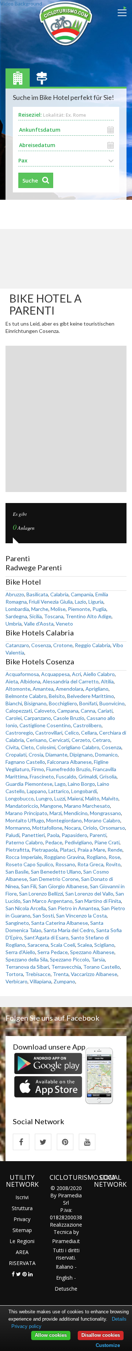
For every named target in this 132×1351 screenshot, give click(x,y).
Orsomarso (112, 828)
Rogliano (96, 857)
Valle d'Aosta (39, 623)
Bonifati (88, 703)
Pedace (53, 842)
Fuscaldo (66, 776)
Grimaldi (87, 776)
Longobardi (84, 791)
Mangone (51, 806)
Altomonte (18, 689)
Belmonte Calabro (26, 696)
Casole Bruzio (68, 718)
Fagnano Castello (25, 762)
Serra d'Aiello (20, 952)
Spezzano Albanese (92, 952)
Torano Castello (101, 967)
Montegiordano (64, 820)
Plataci (67, 850)
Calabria (59, 594)
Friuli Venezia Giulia (51, 601)
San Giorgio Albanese (63, 886)
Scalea (84, 945)
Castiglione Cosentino (45, 725)
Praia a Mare (91, 850)
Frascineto (42, 776)
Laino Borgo (81, 784)
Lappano (36, 791)
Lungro (44, 798)
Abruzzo (15, 594)
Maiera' (75, 798)
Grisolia (108, 776)
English (64, 1277)
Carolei (14, 718)
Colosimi (45, 747)
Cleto (27, 747)
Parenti (97, 835)
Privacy (22, 1219)
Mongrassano (105, 813)
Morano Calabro (102, 820)
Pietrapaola (45, 850)
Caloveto (44, 711)
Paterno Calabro (24, 842)
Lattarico (58, 791)
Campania (82, 594)
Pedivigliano (78, 842)
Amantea (43, 689)
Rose (114, 857)
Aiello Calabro (99, 674)
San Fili (28, 886)
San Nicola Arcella (26, 908)
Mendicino (76, 813)
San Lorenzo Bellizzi (41, 893)
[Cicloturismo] (21, 1142)
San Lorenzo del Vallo (89, 893)
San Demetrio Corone (54, 879)
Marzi (56, 813)
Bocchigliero (63, 703)
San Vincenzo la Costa (81, 915)
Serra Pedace (52, 952)
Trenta (61, 974)
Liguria (95, 601)
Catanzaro (17, 645)
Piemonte (79, 609)
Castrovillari (48, 732)
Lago (60, 784)
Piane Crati (107, 842)
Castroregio (19, 732)
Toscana (53, 616)
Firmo (38, 769)
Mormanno (18, 828)
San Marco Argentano (48, 901)
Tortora (14, 974)
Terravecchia (66, 967)
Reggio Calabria (92, 645)
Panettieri (33, 835)
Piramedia (64, 1241)
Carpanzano (37, 718)
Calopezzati (19, 711)
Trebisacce (38, 974)
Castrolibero (87, 725)
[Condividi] (13, 1274)
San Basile (17, 871)
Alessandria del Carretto (71, 681)
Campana (67, 711)
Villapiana (40, 981)
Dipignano (81, 754)
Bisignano (35, 703)
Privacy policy (26, 1326)
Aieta (12, 681)
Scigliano (104, 945)
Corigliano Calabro (78, 747)
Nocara (73, 828)
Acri (76, 674)
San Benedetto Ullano (56, 871)
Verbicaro (16, 981)
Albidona (30, 681)
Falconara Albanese (69, 762)
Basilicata (37, 594)
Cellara (89, 732)
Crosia (36, 754)
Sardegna (16, 616)
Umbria (14, 623)
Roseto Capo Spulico (29, 864)
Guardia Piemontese (29, 784)
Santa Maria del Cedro (69, 930)
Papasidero (74, 835)
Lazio (80, 601)
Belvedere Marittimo (90, 696)
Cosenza (41, 645)
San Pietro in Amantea (73, 908)
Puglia (99, 609)
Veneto (64, 623)
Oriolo (90, 828)
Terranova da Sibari (27, 967)
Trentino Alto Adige (88, 616)
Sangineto (17, 923)
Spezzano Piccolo (69, 959)
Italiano (64, 1266)
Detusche (66, 1288)
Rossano (65, 864)
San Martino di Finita (98, 901)
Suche (30, 180)
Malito (92, 798)
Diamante (56, 754)
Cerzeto (81, 740)
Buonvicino (112, 703)
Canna (88, 711)
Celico (72, 732)
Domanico (106, 754)
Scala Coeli (63, 945)
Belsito (57, 696)
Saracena (37, 945)
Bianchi (14, 703)
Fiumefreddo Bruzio (68, 769)
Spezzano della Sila (27, 959)
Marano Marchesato (87, 806)
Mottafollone (47, 828)
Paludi (12, 835)
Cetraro (101, 740)
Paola (53, 835)
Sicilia (35, 616)
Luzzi (59, 798)
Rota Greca (90, 864)
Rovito (113, 864)
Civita (12, 747)
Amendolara (69, 689)
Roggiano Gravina (64, 857)
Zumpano (64, 981)
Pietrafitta (17, 850)
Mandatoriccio (22, 806)
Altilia (107, 681)
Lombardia (17, 609)
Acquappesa (55, 674)
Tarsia (98, 959)
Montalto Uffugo (25, 820)
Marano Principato (26, 813)
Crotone (63, 645)
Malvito (110, 798)
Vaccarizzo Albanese (94, 974)
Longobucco (20, 798)
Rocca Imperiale (24, 857)
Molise (58, 609)
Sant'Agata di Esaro (46, 937)
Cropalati (16, 754)
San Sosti (43, 915)
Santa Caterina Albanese (59, 923)
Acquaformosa (22, 674)
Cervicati (59, 740)
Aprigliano (97, 689)
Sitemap (22, 1230)
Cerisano (36, 740)
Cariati (105, 711)
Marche (39, 609)
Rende (114, 850)
